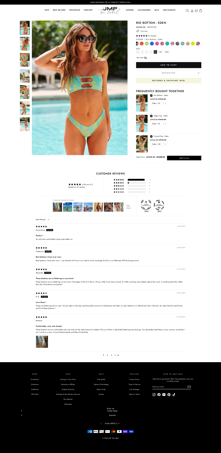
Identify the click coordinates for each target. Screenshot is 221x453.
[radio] (142, 44)
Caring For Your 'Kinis (68, 379)
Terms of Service (134, 384)
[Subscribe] (189, 386)
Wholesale (68, 404)
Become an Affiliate (68, 384)
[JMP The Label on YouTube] (163, 394)
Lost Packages (134, 389)
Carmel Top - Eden (161, 136)
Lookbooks (35, 389)
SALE (156, 10)
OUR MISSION (169, 10)
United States (112, 411)
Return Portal (101, 389)
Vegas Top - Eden (161, 115)
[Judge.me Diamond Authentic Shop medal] (146, 205)
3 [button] (111, 355)
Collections (35, 384)
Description (168, 73)
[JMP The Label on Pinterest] (168, 394)
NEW (47, 10)
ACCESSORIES (144, 10)
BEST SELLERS (59, 10)
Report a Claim (134, 394)
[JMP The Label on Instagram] (154, 394)
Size (140, 57)
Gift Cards (34, 394)
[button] (142, 35)
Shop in (110, 409)
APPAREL (130, 10)
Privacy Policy (134, 379)
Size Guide (101, 379)
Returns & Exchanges (101, 384)
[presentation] (137, 44)
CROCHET (88, 10)
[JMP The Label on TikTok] (173, 394)
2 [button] (107, 355)
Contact (101, 394)
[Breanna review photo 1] (42, 342)
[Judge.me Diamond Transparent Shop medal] (159, 205)
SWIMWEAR (74, 10)
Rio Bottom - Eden (161, 95)
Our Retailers (68, 399)
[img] (41, 226)
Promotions (35, 379)
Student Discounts (68, 389)
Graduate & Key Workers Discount (68, 394)
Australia (112, 415)
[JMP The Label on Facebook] (159, 394)
